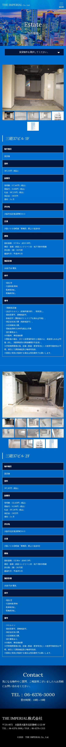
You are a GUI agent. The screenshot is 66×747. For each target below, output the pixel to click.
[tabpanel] (33, 88)
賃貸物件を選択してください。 (34, 52)
